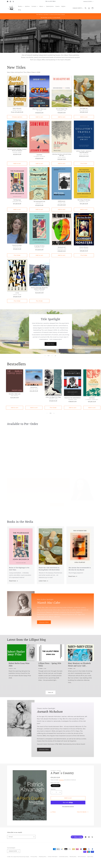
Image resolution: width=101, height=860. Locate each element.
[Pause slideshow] (56, 355)
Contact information (52, 856)
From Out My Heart (17, 245)
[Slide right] (54, 413)
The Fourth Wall (61, 247)
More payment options (68, 806)
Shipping (61, 779)
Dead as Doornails (17, 108)
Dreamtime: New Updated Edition (73, 398)
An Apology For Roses (39, 246)
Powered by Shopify (24, 856)
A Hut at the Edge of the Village (53, 397)
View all (50, 692)
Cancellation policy (63, 856)
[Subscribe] (33, 837)
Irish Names (92, 398)
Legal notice (90, 856)
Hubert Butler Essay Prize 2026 (19, 664)
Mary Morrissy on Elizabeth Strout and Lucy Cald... (79, 664)
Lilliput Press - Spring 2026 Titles (49, 664)
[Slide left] (47, 413)
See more (50, 341)
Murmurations (33, 387)
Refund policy (73, 856)
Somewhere (39, 155)
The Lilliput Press (15, 856)
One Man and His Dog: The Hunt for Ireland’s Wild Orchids (39, 288)
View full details (81, 812)
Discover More (57, 504)
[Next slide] (52, 355)
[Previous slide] (45, 355)
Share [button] (54, 812)
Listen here (42, 581)
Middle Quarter (61, 201)
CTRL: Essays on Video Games (39, 109)
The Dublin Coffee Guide (14, 394)
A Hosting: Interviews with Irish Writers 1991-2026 (61, 155)
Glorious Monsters (83, 247)
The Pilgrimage (17, 200)
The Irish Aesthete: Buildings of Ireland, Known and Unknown (17, 150)
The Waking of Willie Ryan (84, 200)
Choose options (17, 117)
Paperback (55, 785)
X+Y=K (17, 293)
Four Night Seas (84, 108)
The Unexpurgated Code (39, 201)
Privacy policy (34, 856)
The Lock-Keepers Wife (61, 109)
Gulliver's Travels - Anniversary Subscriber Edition (83, 152)
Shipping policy (42, 856)
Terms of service (82, 856)
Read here (12, 581)
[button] (20, 6)
